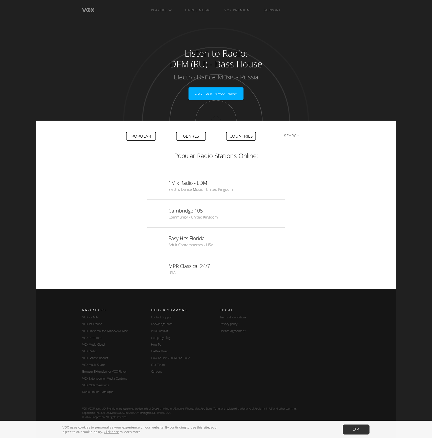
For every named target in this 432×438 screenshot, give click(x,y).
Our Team (158, 365)
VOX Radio (89, 351)
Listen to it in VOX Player (216, 93)
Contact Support (161, 317)
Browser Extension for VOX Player (104, 371)
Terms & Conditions (233, 317)
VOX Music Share (93, 365)
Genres (191, 136)
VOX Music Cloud (93, 344)
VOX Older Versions (95, 385)
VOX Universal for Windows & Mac (105, 331)
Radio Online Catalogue (98, 392)
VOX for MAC (90, 317)
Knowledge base (162, 324)
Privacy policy (229, 324)
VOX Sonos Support (95, 358)
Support (272, 10)
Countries (241, 136)
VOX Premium (237, 10)
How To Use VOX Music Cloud (170, 358)
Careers (156, 371)
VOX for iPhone (92, 324)
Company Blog (160, 338)
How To (156, 344)
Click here (111, 432)
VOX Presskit (159, 331)
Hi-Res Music (198, 10)
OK (356, 429)
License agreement (233, 331)
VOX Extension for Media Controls (104, 378)
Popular (141, 136)
